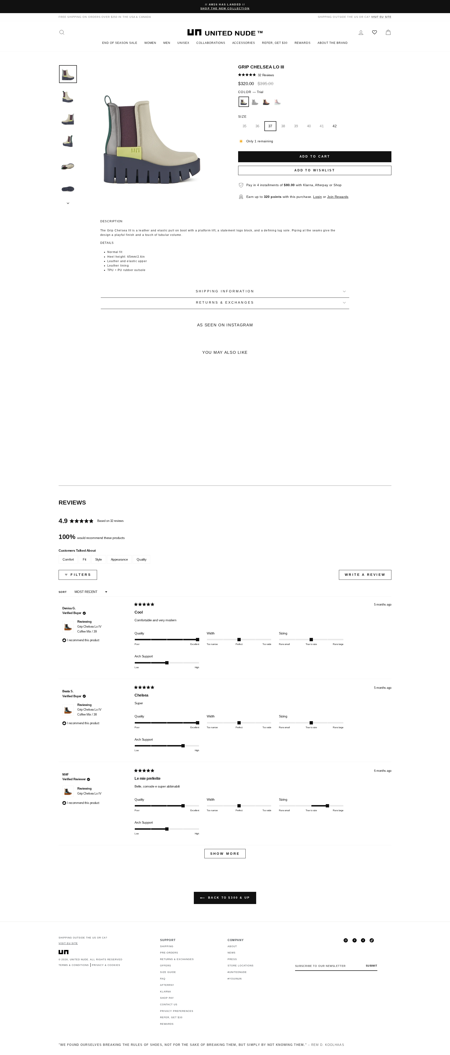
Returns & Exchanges (177, 959)
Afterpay (167, 985)
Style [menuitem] (98, 559)
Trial (243, 101)
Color (250, 92)
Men (166, 43)
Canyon (266, 101)
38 (283, 126)
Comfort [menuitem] (68, 559)
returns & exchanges (225, 302)
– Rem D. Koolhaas (201, 1045)
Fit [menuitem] (84, 559)
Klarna (165, 991)
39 (296, 126)
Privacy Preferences (176, 1011)
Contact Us (168, 1004)
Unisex (183, 43)
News (232, 952)
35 (245, 126)
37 (270, 126)
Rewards (303, 43)
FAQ (162, 978)
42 (335, 126)
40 (309, 126)
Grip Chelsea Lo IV (89, 629)
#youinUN (235, 978)
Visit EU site (381, 16)
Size (242, 116)
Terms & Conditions (74, 965)
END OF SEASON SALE (119, 43)
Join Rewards (338, 197)
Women (150, 43)
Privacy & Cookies (106, 965)
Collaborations (210, 43)
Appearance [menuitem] (119, 559)
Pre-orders (169, 952)
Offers (165, 965)
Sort (63, 592)
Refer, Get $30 (274, 43)
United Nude (79, 959)
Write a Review (368, 576)
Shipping (166, 946)
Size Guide (168, 972)
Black (255, 101)
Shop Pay (167, 998)
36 (257, 126)
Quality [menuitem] (141, 559)
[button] (256, 75)
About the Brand (333, 43)
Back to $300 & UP (228, 897)
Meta (277, 101)
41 (322, 126)
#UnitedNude (237, 972)
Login (317, 197)
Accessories (243, 43)
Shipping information (225, 291)
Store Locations (241, 965)
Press (232, 959)
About (232, 946)
